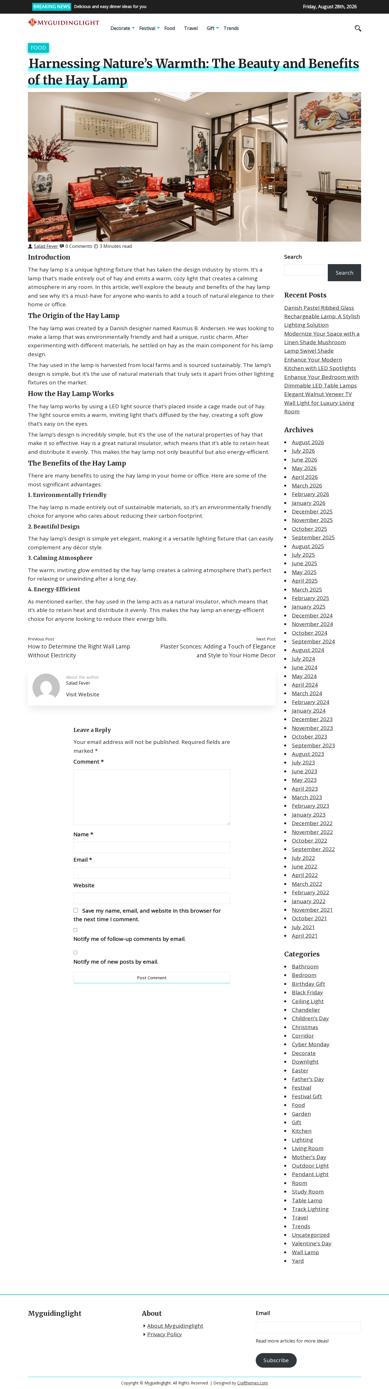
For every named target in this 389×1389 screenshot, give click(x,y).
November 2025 (312, 520)
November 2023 (312, 728)
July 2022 (303, 858)
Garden (301, 1113)
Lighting (302, 1139)
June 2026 (304, 459)
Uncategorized (311, 1235)
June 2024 (304, 667)
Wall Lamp (305, 1252)
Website (84, 885)
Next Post (266, 639)
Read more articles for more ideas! (292, 1341)
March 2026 (307, 485)
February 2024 (310, 702)
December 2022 (312, 823)
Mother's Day (309, 1157)
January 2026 (308, 503)
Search (293, 256)
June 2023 (304, 771)
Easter (300, 1070)
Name (83, 834)
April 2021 (305, 935)
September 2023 (313, 745)
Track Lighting (310, 1209)
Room (299, 1183)
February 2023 (310, 805)
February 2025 (310, 598)
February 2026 (310, 494)
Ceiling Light (308, 1001)
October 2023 (309, 736)
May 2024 (304, 676)
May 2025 (304, 572)
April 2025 (305, 580)
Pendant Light (310, 1174)
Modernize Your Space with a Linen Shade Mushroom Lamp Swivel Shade (322, 342)
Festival (147, 28)
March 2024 (307, 693)
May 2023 (304, 780)
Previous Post (41, 639)
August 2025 (308, 546)
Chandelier (306, 1009)
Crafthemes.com (252, 1383)
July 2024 (303, 658)
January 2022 (308, 901)
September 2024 (313, 641)
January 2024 (308, 710)
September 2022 (313, 849)
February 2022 (310, 892)
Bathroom (305, 966)
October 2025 (309, 529)
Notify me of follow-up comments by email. (129, 939)
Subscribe (276, 1360)
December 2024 (312, 615)
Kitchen (302, 1131)
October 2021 (309, 918)
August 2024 (308, 650)
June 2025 (304, 563)
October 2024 (309, 633)
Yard (298, 1260)
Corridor (303, 1035)
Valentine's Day (311, 1243)
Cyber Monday (310, 1044)
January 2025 (308, 606)
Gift (210, 28)
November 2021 (312, 909)
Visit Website (82, 694)
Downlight (305, 1061)
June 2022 (304, 866)
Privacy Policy (164, 1334)
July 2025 (303, 554)
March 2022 (307, 884)
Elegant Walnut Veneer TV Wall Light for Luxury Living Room (319, 402)
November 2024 (312, 624)
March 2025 (307, 589)
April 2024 (305, 684)
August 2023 (308, 754)
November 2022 (312, 832)
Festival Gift (307, 1096)
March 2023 (307, 797)
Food (169, 28)
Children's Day (310, 1018)
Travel (191, 28)
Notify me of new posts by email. (115, 961)
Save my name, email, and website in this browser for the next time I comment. (147, 915)
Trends (231, 28)
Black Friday (307, 992)
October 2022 (309, 840)
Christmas (305, 1027)
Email (82, 859)
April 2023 (305, 788)
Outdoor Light (310, 1165)
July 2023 (303, 762)
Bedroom (304, 975)
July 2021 (303, 927)
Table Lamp (307, 1200)
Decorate (120, 28)
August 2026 (308, 442)
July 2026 (303, 450)
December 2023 (312, 719)
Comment (88, 761)
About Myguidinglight (175, 1325)
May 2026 (304, 468)
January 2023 (308, 814)
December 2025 (312, 511)
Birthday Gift (308, 984)
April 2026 (305, 477)
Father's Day (308, 1079)
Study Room (308, 1191)
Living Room (308, 1148)
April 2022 (305, 875)
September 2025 (313, 537)
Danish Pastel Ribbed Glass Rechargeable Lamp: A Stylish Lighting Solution (322, 316)
